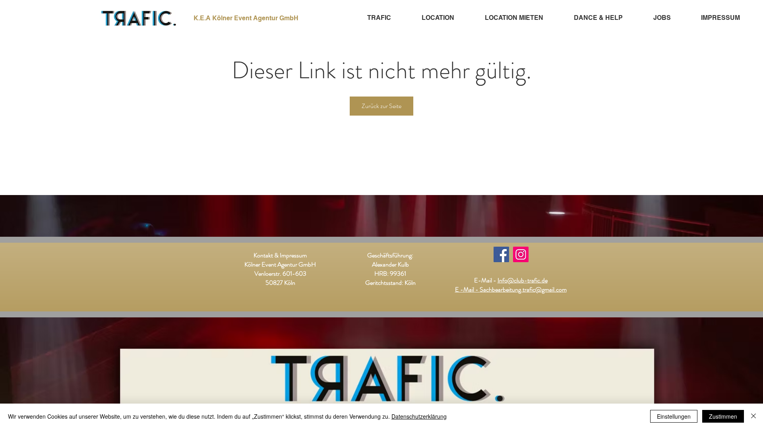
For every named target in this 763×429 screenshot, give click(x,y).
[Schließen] (753, 416)
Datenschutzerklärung (419, 416)
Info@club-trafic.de (523, 280)
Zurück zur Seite (381, 105)
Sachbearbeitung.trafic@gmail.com (523, 289)
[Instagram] (521, 254)
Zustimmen (723, 416)
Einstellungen (674, 416)
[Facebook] (501, 254)
